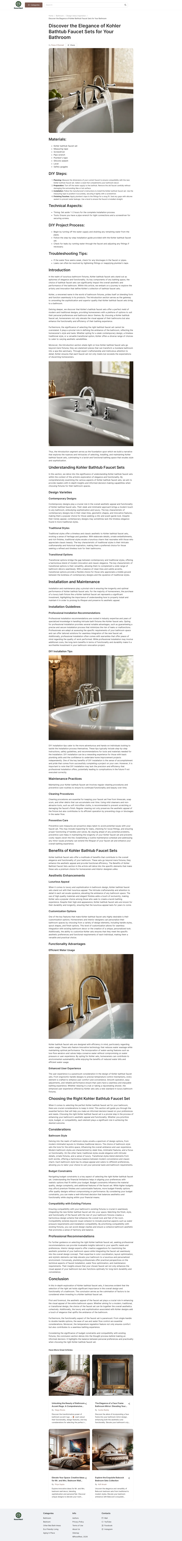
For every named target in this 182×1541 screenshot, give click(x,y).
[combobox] (85, 5)
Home (51, 16)
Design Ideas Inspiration (76, 16)
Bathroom (60, 16)
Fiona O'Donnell (57, 45)
